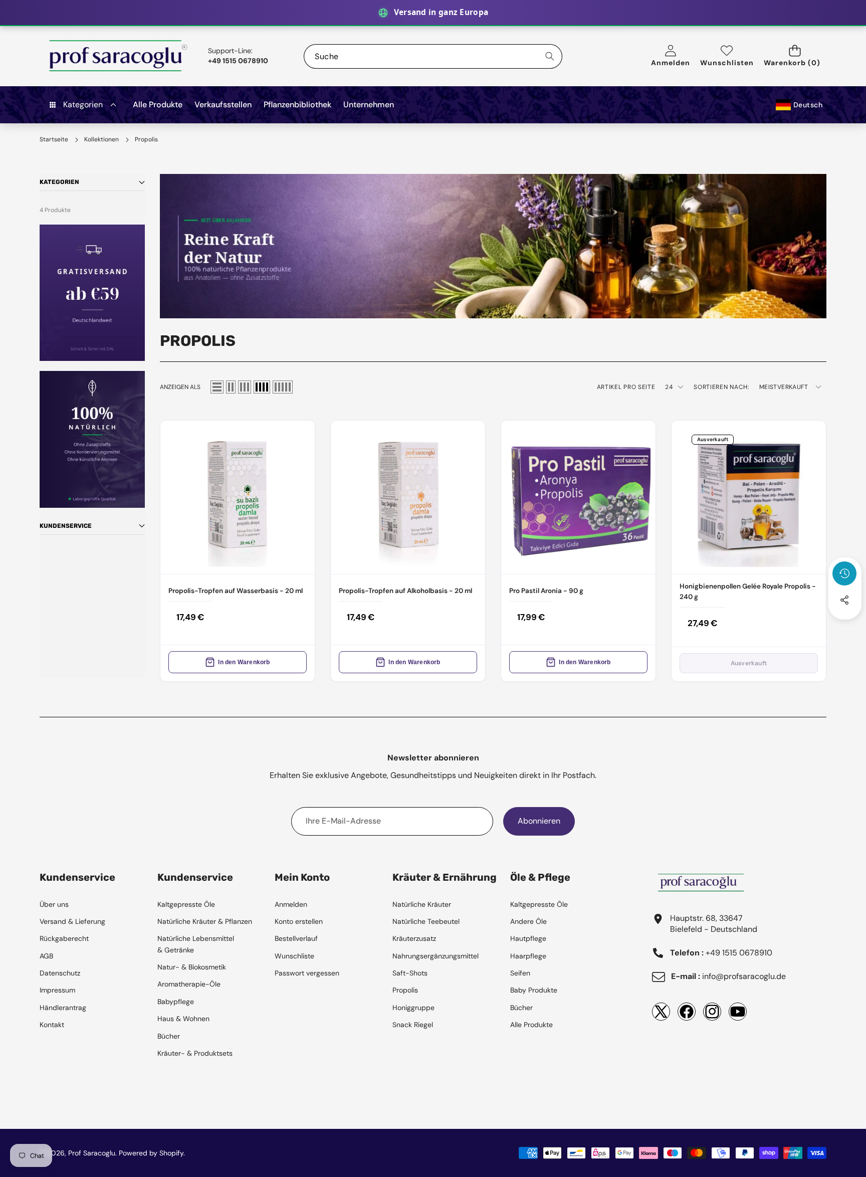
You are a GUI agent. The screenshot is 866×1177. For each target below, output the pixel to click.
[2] (231, 387)
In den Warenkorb (244, 662)
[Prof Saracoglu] (119, 56)
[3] (244, 387)
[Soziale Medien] (844, 600)
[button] (795, 56)
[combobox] (433, 56)
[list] (217, 387)
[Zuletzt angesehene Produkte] (844, 573)
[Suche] (550, 56)
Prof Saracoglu (91, 1152)
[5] (283, 387)
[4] (262, 387)
